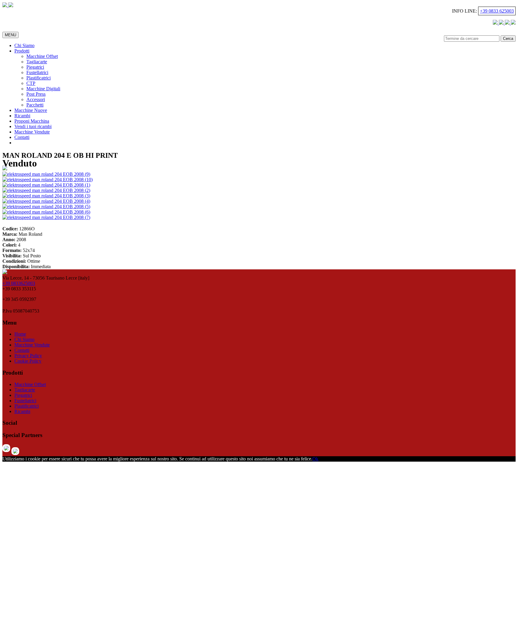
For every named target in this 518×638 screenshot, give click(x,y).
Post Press (36, 94)
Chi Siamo (24, 45)
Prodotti (21, 50)
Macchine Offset (42, 56)
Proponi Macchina (31, 121)
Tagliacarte (36, 61)
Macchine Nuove (30, 110)
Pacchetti (34, 104)
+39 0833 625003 (497, 10)
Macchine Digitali (43, 88)
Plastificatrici (38, 77)
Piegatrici (35, 67)
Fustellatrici (37, 72)
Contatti (21, 137)
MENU (10, 35)
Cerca (508, 38)
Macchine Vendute (32, 131)
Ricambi (22, 115)
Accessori (35, 99)
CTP (30, 83)
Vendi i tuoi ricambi (33, 126)
